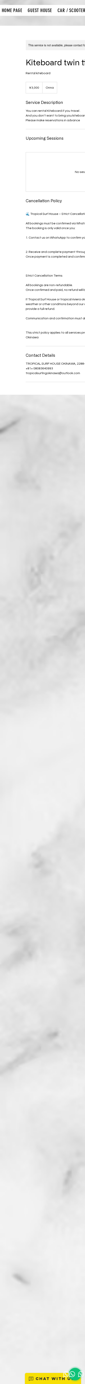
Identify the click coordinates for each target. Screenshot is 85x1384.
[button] (40, 10)
